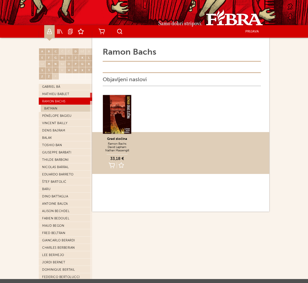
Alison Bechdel (56, 211)
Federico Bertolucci (61, 277)
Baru (46, 189)
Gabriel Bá (51, 87)
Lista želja (81, 31)
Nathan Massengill (117, 150)
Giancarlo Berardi (58, 240)
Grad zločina (117, 139)
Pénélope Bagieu (57, 116)
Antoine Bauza (55, 204)
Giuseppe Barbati (56, 152)
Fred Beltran (53, 233)
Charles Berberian (58, 248)
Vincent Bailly (54, 123)
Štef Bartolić (54, 182)
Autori (49, 31)
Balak (47, 138)
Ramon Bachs (54, 101)
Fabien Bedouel (55, 218)
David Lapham (117, 147)
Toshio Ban (52, 145)
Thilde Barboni (55, 160)
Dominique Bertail (58, 269)
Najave (70, 31)
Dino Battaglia (55, 196)
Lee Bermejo (53, 255)
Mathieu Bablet (55, 94)
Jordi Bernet (53, 262)
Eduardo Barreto (58, 174)
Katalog (60, 31)
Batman (50, 108)
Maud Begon (53, 226)
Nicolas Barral (55, 167)
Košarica (101, 31)
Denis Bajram (53, 130)
